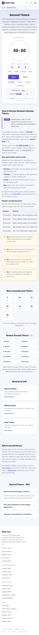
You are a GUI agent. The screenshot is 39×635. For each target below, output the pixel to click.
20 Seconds (7, 356)
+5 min (16, 71)
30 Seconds (25, 356)
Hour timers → (8, 430)
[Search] (26, 3)
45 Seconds (7, 361)
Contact (14, 631)
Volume (12, 94)
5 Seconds (24, 346)
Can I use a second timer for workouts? (18, 514)
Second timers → (9, 397)
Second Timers (6, 551)
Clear (30, 71)
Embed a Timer (6, 615)
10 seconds (6, 215)
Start (14, 77)
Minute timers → (9, 413)
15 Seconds (24, 351)
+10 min (23, 71)
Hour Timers (6, 558)
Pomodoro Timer (7, 585)
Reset (25, 77)
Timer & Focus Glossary (9, 609)
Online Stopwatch (7, 598)
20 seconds (7, 219)
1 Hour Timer (6, 578)
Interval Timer (6, 588)
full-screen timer (23, 323)
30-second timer (7, 150)
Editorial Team (6, 621)
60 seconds (7, 231)
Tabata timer (16, 194)
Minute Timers (6, 554)
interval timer (26, 150)
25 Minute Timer (7, 575)
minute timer (12, 470)
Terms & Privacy (22, 631)
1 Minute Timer (6, 568)
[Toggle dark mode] (31, 3)
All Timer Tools (6, 561)
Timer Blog (5, 605)
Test (27, 94)
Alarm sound (15, 90)
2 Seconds (24, 341)
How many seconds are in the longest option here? (17, 506)
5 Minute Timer (6, 571)
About (3, 631)
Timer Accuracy (7, 612)
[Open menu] (35, 3)
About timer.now (7, 618)
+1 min (9, 71)
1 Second (6, 341)
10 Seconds (7, 351)
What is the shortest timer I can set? (16, 491)
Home (3, 7)
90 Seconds (25, 361)
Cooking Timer (6, 591)
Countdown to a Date (8, 595)
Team (8, 631)
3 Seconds (6, 346)
